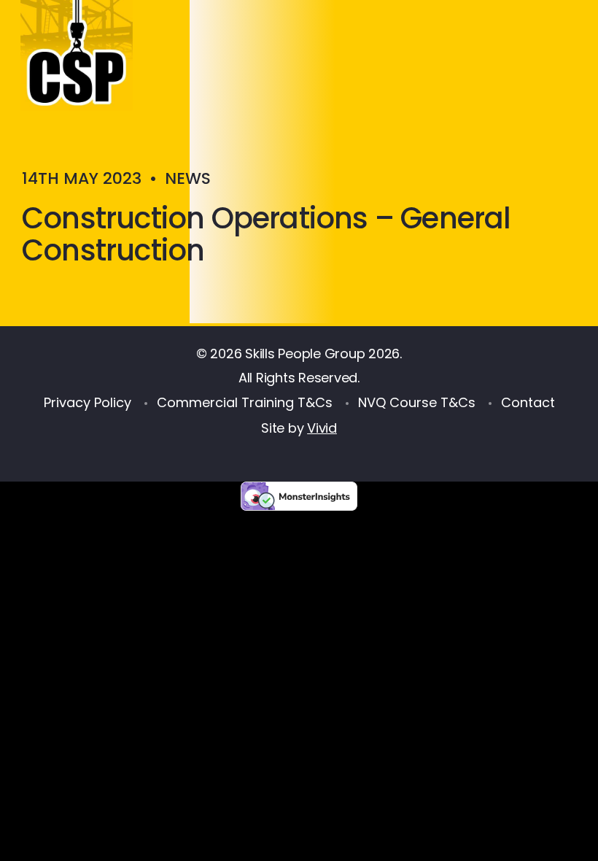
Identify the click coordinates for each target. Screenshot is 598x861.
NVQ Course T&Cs (416, 402)
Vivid (322, 428)
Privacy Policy (87, 402)
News (188, 178)
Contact (528, 402)
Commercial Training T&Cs (245, 402)
